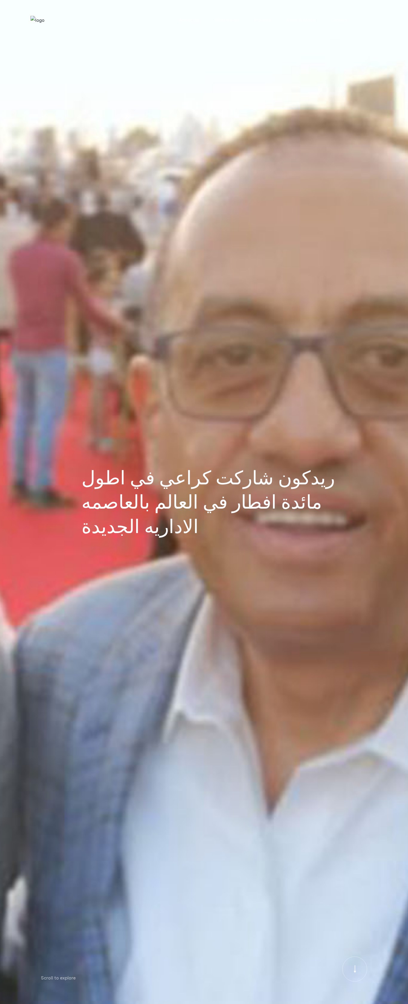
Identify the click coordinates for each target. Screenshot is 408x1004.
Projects (262, 20)
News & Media (301, 20)
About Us (189, 20)
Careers (339, 20)
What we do (226, 20)
